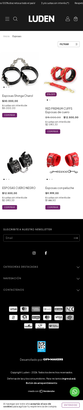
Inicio (6, 36)
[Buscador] (15, 19)
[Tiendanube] (41, 391)
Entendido (70, 405)
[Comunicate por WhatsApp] (75, 392)
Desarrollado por (31, 359)
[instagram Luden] (34, 253)
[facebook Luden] (46, 253)
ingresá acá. (69, 378)
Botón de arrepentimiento (41, 383)
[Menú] (7, 19)
